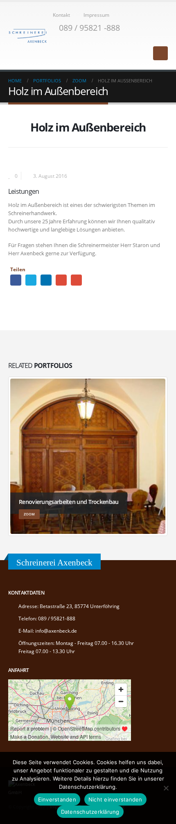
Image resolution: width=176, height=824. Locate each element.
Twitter (30, 280)
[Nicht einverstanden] (166, 788)
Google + (61, 280)
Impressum (96, 14)
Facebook (15, 280)
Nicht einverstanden (115, 799)
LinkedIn (46, 280)
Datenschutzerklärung (90, 811)
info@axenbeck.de (56, 630)
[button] (164, 39)
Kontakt (61, 14)
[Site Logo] (27, 36)
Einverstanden (57, 799)
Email (76, 280)
